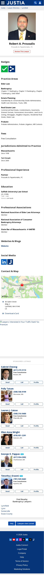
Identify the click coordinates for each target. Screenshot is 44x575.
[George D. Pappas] (6, 461)
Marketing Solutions (22, 569)
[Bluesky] (27, 539)
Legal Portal (22, 549)
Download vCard (12, 313)
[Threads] (23, 539)
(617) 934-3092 (19, 457)
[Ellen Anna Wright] (6, 439)
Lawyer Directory (13, 8)
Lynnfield (25, 8)
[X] (30, 539)
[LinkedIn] (10, 539)
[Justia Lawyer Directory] (33, 539)
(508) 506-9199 (19, 392)
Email (8, 382)
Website (5, 246)
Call (22, 382)
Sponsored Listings (22, 361)
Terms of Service (22, 561)
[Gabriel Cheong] (6, 374)
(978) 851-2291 (19, 435)
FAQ (11, 523)
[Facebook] (17, 539)
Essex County (6, 514)
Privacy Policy (22, 565)
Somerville (5, 511)
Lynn (3, 508)
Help (22, 557)
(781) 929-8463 (19, 479)
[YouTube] (13, 539)
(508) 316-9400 (19, 413)
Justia (3, 8)
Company (22, 553)
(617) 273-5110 (19, 370)
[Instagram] (20, 539)
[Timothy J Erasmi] (6, 483)
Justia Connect (22, 545)
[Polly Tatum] (6, 395)
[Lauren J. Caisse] (6, 417)
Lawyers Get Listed (25, 523)
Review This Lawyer (22, 51)
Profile (36, 382)
